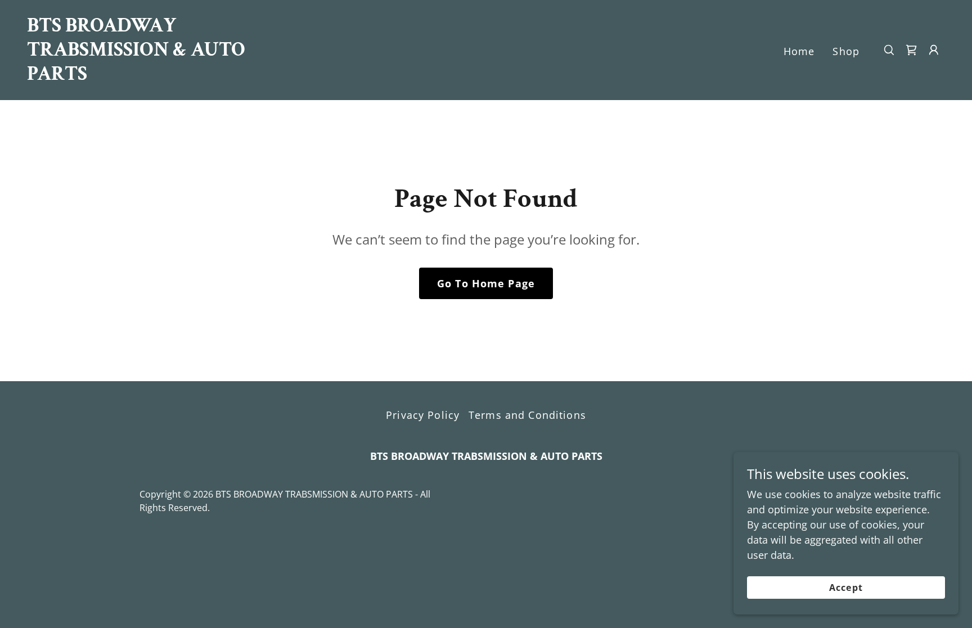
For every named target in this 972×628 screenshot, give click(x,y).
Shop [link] (846, 51)
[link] (155, 76)
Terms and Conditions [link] (527, 415)
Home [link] (799, 51)
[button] (933, 50)
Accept (845, 587)
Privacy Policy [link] (423, 415)
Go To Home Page (486, 283)
